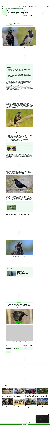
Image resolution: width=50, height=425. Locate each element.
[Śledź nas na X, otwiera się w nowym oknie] (31, 348)
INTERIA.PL (32, 422)
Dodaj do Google (13, 24)
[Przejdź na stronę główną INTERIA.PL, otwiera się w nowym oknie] (3, 6)
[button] (20, 6)
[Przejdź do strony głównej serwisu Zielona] (7, 6)
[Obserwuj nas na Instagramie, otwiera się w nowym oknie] (30, 348)
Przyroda (7, 8)
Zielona (4, 8)
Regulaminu (18, 422)
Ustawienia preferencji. (26, 422)
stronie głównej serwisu (24, 77)
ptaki (6, 351)
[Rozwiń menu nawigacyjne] (48, 6)
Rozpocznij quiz (18, 322)
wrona (10, 351)
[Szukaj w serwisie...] (46, 6)
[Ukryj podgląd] (48, 414)
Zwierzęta (9, 8)
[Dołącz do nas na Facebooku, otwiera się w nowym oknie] (29, 348)
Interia (2, 8)
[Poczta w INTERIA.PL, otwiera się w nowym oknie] (47, 6)
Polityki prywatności (22, 422)
